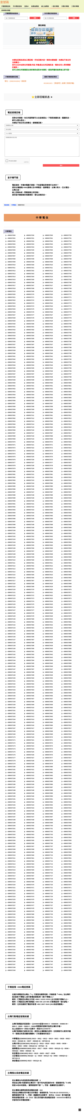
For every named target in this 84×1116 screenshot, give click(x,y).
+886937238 (11, 938)
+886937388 (30, 642)
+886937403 (30, 687)
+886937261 (30, 267)
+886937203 (11, 834)
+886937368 (30, 583)
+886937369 (30, 586)
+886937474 (30, 896)
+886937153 (11, 687)
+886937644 (49, 660)
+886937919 (67, 734)
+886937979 (67, 911)
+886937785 (67, 338)
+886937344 (30, 512)
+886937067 (11, 433)
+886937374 (30, 601)
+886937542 (49, 359)
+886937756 (67, 253)
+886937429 (30, 763)
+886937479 (30, 911)
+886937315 (30, 427)
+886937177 (11, 757)
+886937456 (30, 843)
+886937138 (11, 642)
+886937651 (49, 681)
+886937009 (11, 262)
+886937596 (49, 518)
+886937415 (30, 722)
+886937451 (30, 828)
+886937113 (11, 569)
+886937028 (11, 318)
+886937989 (67, 941)
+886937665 (49, 722)
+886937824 (67, 453)
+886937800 (67, 383)
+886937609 (49, 557)
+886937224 (11, 896)
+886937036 (11, 341)
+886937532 (49, 329)
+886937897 (67, 669)
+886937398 (30, 672)
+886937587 (49, 492)
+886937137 (11, 639)
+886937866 (67, 577)
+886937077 (11, 462)
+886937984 (67, 926)
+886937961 (67, 858)
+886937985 (67, 929)
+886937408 (30, 701)
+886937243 (11, 952)
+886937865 (67, 574)
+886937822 (67, 448)
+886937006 (11, 253)
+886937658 (49, 701)
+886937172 (11, 743)
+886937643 (49, 657)
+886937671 (49, 740)
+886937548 (49, 377)
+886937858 (67, 554)
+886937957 (67, 846)
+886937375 (30, 604)
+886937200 (11, 825)
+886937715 (49, 870)
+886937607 (49, 551)
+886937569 (49, 439)
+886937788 (67, 347)
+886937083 (11, 480)
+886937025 (11, 309)
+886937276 (30, 312)
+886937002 (11, 241)
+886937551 (49, 386)
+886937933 (67, 775)
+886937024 (11, 306)
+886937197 (11, 817)
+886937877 (67, 610)
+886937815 (67, 427)
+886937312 (30, 418)
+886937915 (67, 722)
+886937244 (11, 955)
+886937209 (11, 852)
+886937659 (49, 704)
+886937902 (67, 684)
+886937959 (67, 852)
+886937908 (67, 701)
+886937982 (67, 920)
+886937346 (30, 518)
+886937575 (49, 456)
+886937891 (67, 651)
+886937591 (49, 504)
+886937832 (67, 477)
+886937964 (67, 867)
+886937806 (67, 400)
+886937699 (49, 822)
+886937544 (49, 365)
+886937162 (11, 713)
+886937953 (67, 834)
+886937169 (11, 734)
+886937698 (49, 819)
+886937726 (49, 902)
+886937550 (49, 383)
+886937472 (30, 890)
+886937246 (11, 961)
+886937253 (30, 244)
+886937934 (67, 778)
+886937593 (49, 510)
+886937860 (67, 560)
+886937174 (11, 749)
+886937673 (49, 746)
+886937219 (11, 881)
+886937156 (11, 695)
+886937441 (30, 799)
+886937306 (30, 400)
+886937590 (49, 501)
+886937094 (11, 512)
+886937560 (49, 412)
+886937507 (49, 256)
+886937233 (11, 923)
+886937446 (30, 814)
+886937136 (11, 636)
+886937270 (30, 294)
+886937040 (11, 353)
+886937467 (30, 876)
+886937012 (11, 270)
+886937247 (11, 964)
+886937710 (49, 855)
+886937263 (30, 273)
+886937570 (49, 442)
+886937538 (49, 347)
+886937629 (49, 616)
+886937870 (67, 589)
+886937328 (30, 465)
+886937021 (11, 297)
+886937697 (49, 817)
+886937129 (11, 616)
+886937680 (49, 766)
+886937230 (11, 914)
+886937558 (49, 406)
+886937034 (11, 335)
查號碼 (4, 2)
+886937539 (49, 350)
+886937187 (11, 787)
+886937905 (67, 693)
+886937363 (30, 569)
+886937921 (67, 740)
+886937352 (30, 536)
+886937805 (67, 397)
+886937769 (67, 291)
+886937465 (30, 870)
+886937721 (49, 887)
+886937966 (67, 873)
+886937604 (49, 542)
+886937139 (11, 645)
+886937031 (11, 327)
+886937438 (30, 790)
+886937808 (67, 406)
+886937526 (49, 312)
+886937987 (67, 935)
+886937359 (30, 557)
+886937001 (11, 238)
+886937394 (30, 660)
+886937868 (67, 583)
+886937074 (11, 453)
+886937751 (67, 238)
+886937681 (49, 769)
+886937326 (30, 459)
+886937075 (11, 456)
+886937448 (30, 819)
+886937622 (49, 595)
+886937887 (67, 639)
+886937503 (49, 244)
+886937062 (11, 418)
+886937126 (11, 607)
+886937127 (11, 610)
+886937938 (67, 790)
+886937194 (11, 808)
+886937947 (67, 817)
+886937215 (11, 870)
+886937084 (11, 483)
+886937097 (11, 521)
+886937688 (49, 790)
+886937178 (11, 760)
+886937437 (30, 787)
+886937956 (67, 843)
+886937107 (11, 551)
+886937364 (30, 572)
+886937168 (11, 731)
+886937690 (49, 796)
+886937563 (49, 421)
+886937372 (30, 595)
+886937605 (49, 545)
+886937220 (11, 884)
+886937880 (67, 619)
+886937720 (49, 884)
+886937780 (67, 324)
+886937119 (11, 586)
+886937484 (30, 926)
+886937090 (11, 501)
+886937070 (11, 442)
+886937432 (30, 772)
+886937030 (11, 324)
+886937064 (11, 424)
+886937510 (49, 265)
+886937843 (67, 510)
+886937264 (30, 276)
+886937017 (11, 285)
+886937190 (11, 796)
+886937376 (30, 607)
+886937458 (30, 849)
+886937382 (30, 625)
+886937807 (67, 403)
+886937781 (67, 327)
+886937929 (67, 763)
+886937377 (30, 610)
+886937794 (67, 365)
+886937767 (67, 285)
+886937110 (11, 560)
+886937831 (67, 474)
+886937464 (30, 867)
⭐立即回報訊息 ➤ (42, 97)
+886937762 (67, 270)
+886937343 (30, 510)
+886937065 (11, 427)
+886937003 (11, 244)
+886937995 (67, 958)
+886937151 (11, 681)
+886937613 (49, 569)
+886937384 (30, 631)
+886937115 (11, 574)
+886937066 (11, 430)
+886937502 (49, 241)
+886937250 (30, 235)
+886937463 (30, 864)
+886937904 (67, 690)
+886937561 (49, 415)
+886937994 (67, 955)
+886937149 (11, 675)
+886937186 (11, 784)
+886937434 (30, 778)
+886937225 (11, 899)
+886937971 (67, 887)
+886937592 (49, 507)
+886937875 (67, 604)
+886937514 (49, 276)
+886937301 (30, 386)
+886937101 (11, 533)
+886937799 (67, 380)
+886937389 (30, 645)
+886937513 (49, 273)
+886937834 (67, 483)
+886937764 (67, 276)
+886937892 (67, 654)
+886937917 (67, 728)
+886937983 (67, 923)
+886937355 (30, 545)
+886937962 (67, 861)
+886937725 (49, 899)
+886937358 (30, 554)
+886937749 (49, 970)
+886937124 (11, 601)
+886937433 (30, 775)
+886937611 (49, 563)
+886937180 (11, 766)
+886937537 (49, 344)
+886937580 (49, 471)
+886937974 (67, 896)
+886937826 (67, 459)
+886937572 (49, 448)
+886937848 (67, 524)
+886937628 (49, 613)
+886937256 (30, 253)
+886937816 (67, 430)
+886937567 (49, 433)
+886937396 (30, 666)
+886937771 (67, 297)
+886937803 (67, 391)
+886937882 (67, 625)
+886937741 (49, 946)
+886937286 (30, 341)
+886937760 (67, 265)
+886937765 (67, 279)
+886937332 (30, 477)
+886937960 (67, 855)
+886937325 (30, 456)
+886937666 (49, 725)
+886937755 (67, 250)
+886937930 (67, 766)
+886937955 (67, 840)
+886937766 (67, 282)
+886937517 (49, 285)
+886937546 (49, 371)
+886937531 (49, 327)
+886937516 (49, 282)
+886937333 (30, 480)
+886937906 (67, 695)
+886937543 (49, 362)
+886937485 (30, 929)
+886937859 (67, 557)
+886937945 (67, 811)
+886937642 (49, 654)
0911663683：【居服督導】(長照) (56, 83)
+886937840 (67, 501)
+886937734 (49, 926)
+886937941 (67, 799)
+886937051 (11, 386)
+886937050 (11, 383)
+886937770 (67, 294)
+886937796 (67, 371)
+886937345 (30, 515)
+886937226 (11, 902)
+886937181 (11, 769)
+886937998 (67, 967)
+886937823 (67, 450)
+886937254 (30, 247)
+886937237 (11, 935)
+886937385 (30, 634)
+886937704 (49, 837)
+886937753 (67, 244)
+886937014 (11, 276)
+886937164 (11, 719)
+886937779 (67, 321)
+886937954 (67, 837)
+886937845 (67, 515)
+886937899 (67, 675)
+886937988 (67, 938)
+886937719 (49, 881)
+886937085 (11, 486)
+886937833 (67, 480)
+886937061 (11, 415)
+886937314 (30, 424)
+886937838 (67, 495)
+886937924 (67, 749)
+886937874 (67, 601)
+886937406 (30, 695)
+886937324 (30, 453)
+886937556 (49, 400)
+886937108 (11, 554)
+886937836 (67, 489)
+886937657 (49, 698)
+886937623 (49, 598)
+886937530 (49, 324)
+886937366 (30, 577)
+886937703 (49, 834)
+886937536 (49, 341)
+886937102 (11, 536)
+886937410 (30, 707)
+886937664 (49, 719)
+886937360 (30, 560)
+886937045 (11, 368)
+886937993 (67, 952)
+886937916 (67, 725)
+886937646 (49, 666)
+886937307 (30, 403)
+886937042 (11, 359)
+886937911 (67, 710)
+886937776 (67, 312)
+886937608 (49, 554)
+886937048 (11, 377)
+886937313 (30, 421)
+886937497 (30, 964)
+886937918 (67, 731)
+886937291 (30, 356)
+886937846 (67, 518)
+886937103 (11, 539)
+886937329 (30, 468)
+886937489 (30, 941)
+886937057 (11, 403)
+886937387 (30, 639)
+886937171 (11, 740)
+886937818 (67, 436)
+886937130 (11, 619)
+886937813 (67, 421)
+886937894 (67, 660)
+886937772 (67, 300)
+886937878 (67, 613)
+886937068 (11, 436)
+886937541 (49, 356)
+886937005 (11, 250)
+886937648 (49, 672)
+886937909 (67, 704)
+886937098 (11, 524)
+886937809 (67, 409)
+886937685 (49, 781)
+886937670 (49, 737)
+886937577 (49, 462)
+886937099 (11, 527)
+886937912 (67, 713)
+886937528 (49, 318)
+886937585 (49, 486)
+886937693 (49, 805)
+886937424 (30, 749)
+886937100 (11, 530)
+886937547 (49, 374)
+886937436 (30, 784)
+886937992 (67, 949)
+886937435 (30, 781)
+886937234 (11, 926)
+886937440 (30, 796)
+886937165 (11, 722)
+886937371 (30, 592)
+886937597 (49, 521)
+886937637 (49, 639)
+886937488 (30, 938)
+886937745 (49, 958)
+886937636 (49, 636)
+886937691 (49, 799)
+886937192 (11, 802)
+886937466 (30, 873)
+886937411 (30, 710)
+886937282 (30, 329)
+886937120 (11, 589)
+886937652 (49, 684)
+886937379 (30, 616)
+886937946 (67, 814)
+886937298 (30, 377)
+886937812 (67, 418)
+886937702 (49, 831)
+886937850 (67, 530)
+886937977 (67, 905)
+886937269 (30, 291)
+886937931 (67, 769)
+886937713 (49, 864)
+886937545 (49, 368)
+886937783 (67, 332)
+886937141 (11, 651)
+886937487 (30, 935)
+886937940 (67, 796)
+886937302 (30, 388)
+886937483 (30, 923)
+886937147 (11, 669)
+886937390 (30, 648)
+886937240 (11, 943)
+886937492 (30, 949)
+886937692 (49, 802)
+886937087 (11, 492)
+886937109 (11, 557)
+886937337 (30, 492)
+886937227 (11, 905)
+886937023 (11, 303)
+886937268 (30, 288)
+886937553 (49, 391)
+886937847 (67, 521)
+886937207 (11, 846)
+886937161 (11, 710)
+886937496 (30, 961)
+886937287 (30, 344)
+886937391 (30, 651)
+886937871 (67, 592)
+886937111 (11, 563)
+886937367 (30, 580)
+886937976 (67, 902)
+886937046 (11, 371)
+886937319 (30, 439)
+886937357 (30, 551)
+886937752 (67, 241)
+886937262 (30, 270)
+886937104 (11, 542)
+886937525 (49, 309)
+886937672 (49, 743)
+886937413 (30, 716)
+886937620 (49, 589)
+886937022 (11, 300)
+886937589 (49, 498)
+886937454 (30, 837)
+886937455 (30, 840)
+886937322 (30, 448)
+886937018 (11, 288)
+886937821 (67, 445)
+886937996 (67, 961)
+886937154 (11, 690)
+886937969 (67, 881)
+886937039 (11, 350)
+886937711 (49, 858)
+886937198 (11, 819)
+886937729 (49, 911)
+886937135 (11, 634)
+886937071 (11, 445)
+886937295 (30, 368)
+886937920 (67, 737)
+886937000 (11, 235)
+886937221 (11, 887)
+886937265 (30, 279)
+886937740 (49, 943)
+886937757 (67, 256)
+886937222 (11, 890)
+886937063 (11, 421)
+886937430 (30, 766)
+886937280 (30, 324)
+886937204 (11, 837)
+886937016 (11, 282)
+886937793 (67, 362)
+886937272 (30, 300)
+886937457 (30, 846)
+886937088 (11, 495)
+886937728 (49, 908)
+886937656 (49, 695)
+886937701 (49, 828)
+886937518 (49, 288)
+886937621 (49, 592)
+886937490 (30, 943)
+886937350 (30, 530)
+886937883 (67, 628)
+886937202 (11, 831)
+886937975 (67, 899)
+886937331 (30, 474)
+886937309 (30, 409)
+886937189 (11, 793)
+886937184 (11, 778)
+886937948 (67, 819)
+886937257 (30, 256)
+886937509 (49, 262)
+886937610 (49, 560)
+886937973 (67, 893)
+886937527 (49, 315)
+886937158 (11, 701)
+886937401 (30, 681)
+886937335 (30, 486)
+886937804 (67, 394)
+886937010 (11, 265)
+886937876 (67, 607)
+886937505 (49, 250)
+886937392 (30, 654)
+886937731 (49, 917)
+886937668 (49, 731)
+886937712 (49, 861)
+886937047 (11, 374)
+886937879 (67, 616)
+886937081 (11, 474)
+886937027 (11, 315)
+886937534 (49, 335)
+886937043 (11, 362)
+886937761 (67, 267)
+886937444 (30, 808)
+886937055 (11, 397)
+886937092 (11, 507)
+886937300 (30, 383)
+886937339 (30, 498)
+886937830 (67, 471)
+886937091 (11, 504)
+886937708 (49, 849)
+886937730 (49, 914)
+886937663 (49, 716)
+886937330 (30, 471)
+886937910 (67, 707)
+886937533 (49, 332)
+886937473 (30, 893)
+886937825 (67, 456)
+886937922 (67, 743)
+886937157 (11, 698)
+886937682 (49, 772)
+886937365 (30, 574)
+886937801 (67, 386)
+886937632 (49, 625)
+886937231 (11, 917)
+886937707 (49, 846)
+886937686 (49, 784)
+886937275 (30, 309)
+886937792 (67, 359)
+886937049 (11, 380)
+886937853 (67, 539)
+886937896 (67, 666)
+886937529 (49, 321)
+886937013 (11, 273)
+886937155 (11, 693)
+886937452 (30, 831)
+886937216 (11, 873)
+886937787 (67, 344)
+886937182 (11, 772)
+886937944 (67, 808)
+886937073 (11, 450)
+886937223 (11, 893)
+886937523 (49, 303)
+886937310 (30, 412)
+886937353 (30, 539)
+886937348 (30, 524)
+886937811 (67, 415)
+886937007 (11, 256)
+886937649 (49, 675)
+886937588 (49, 495)
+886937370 (30, 589)
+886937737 (49, 935)
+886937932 (67, 772)
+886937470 (30, 884)
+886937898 (67, 672)
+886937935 (67, 781)
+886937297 (30, 374)
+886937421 (30, 740)
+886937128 (11, 613)
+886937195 (11, 811)
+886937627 (49, 610)
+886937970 (67, 884)
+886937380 (30, 619)
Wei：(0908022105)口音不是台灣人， (19, 81)
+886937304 (30, 394)
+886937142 (11, 654)
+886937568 (49, 436)
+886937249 (11, 970)
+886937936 (67, 784)
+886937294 (30, 365)
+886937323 (30, 450)
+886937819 (67, 439)
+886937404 (30, 690)
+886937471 (30, 887)
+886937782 (67, 329)
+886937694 (49, 808)
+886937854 (67, 542)
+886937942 (67, 802)
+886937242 (11, 949)
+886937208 (11, 849)
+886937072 (11, 448)
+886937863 (67, 569)
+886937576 (49, 459)
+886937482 (30, 920)
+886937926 (67, 755)
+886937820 (67, 442)
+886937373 (30, 598)
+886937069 (11, 439)
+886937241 (11, 946)
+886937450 (30, 825)
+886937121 (11, 592)
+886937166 (11, 725)
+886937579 (49, 468)
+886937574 (49, 453)
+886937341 (30, 504)
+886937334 (30, 483)
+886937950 (67, 825)
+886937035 (11, 338)
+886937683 (49, 775)
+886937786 (67, 341)
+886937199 (11, 822)
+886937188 (11, 790)
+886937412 (30, 713)
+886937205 (11, 840)
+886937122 (11, 595)
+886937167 (11, 728)
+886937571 (49, 445)
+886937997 (67, 964)
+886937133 (11, 628)
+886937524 (49, 306)
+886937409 (30, 704)
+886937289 (30, 350)
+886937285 (30, 338)
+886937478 (30, 908)
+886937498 (30, 967)
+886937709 (49, 852)
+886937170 (11, 737)
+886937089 (11, 498)
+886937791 (67, 356)
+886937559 (49, 409)
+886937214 (11, 867)
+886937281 (30, 327)
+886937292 (30, 359)
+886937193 (11, 805)
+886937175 (11, 752)
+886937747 (49, 964)
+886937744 (49, 955)
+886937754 (67, 247)
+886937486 (30, 932)
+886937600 (49, 530)
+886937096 (11, 518)
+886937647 (49, 669)
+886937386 (30, 636)
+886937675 (49, 752)
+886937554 (49, 394)
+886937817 (67, 433)
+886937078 (11, 465)
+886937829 (67, 468)
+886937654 (49, 690)
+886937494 (30, 955)
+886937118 (11, 583)
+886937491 (30, 946)
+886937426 (30, 755)
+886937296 (30, 371)
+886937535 (49, 338)
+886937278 (30, 318)
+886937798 (67, 377)
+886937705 (49, 840)
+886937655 (49, 693)
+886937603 (49, 539)
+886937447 (30, 817)
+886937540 (49, 353)
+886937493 (30, 952)
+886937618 (49, 583)
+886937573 (49, 450)
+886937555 (49, 397)
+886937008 (11, 259)
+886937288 (30, 347)
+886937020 (11, 294)
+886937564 (49, 424)
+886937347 (30, 521)
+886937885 (67, 634)
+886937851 (67, 533)
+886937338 (30, 495)
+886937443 (30, 805)
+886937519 (49, 291)
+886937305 (30, 397)
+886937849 (67, 527)
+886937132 (11, 625)
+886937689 (49, 793)
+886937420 (30, 737)
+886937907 (67, 698)
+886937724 (49, 896)
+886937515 (49, 279)
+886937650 (49, 678)
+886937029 (11, 321)
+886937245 (11, 958)
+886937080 (11, 471)
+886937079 (11, 468)
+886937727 (49, 905)
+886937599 (49, 527)
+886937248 (11, 967)
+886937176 (11, 755)
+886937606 (49, 548)
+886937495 (30, 958)
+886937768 (67, 288)
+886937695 (49, 811)
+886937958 (67, 849)
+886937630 (49, 619)
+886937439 (30, 793)
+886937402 (30, 684)
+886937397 (30, 669)
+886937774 (67, 306)
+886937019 (11, 291)
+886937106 (11, 548)
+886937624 (49, 601)
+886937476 (30, 902)
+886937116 (11, 577)
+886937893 (67, 657)
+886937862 (67, 566)
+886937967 (67, 876)
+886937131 (11, 622)
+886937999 (67, 970)
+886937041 (11, 356)
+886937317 (30, 433)
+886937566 (49, 430)
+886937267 (30, 285)
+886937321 (30, 445)
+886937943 (67, 805)
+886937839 (67, 498)
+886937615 (49, 574)
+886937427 (30, 757)
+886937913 (67, 716)
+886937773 (67, 303)
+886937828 (67, 465)
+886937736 (49, 932)
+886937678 (49, 760)
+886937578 (49, 465)
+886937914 (67, 719)
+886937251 (30, 238)
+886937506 (49, 253)
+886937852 (67, 536)
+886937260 (30, 265)
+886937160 (11, 707)
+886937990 (67, 943)
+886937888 (67, 642)
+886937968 (67, 879)
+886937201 (11, 828)
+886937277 (30, 315)
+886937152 (11, 684)
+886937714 (49, 867)
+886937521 (49, 297)
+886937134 (11, 631)
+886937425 (30, 752)
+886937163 (11, 716)
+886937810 (67, 412)
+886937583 (49, 480)
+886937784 (67, 335)
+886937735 (49, 929)
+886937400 (30, 678)
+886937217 (11, 876)
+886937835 (67, 486)
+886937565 (49, 427)
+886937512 (49, 270)
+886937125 (11, 604)
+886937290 (30, 353)
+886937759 (67, 262)
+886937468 (30, 879)
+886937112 (11, 566)
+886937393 (30, 657)
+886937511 (49, 267)
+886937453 (30, 834)
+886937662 (49, 713)
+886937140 (11, 648)
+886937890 (67, 648)
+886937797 (67, 374)
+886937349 (30, 527)
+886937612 (49, 566)
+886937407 (30, 698)
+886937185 (11, 781)
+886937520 (49, 294)
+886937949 (67, 822)
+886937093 (11, 510)
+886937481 (30, 917)
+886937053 (11, 391)
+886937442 (30, 802)
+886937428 (30, 760)
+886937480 (30, 914)
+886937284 (30, 335)
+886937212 (11, 861)
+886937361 (30, 563)
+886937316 (30, 430)
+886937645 (49, 663)
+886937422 (30, 743)
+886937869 (67, 586)
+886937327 (30, 462)
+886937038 (11, 347)
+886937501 (49, 238)
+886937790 (67, 353)
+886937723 (49, 893)
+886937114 (11, 572)
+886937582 (49, 477)
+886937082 (11, 477)
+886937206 (11, 843)
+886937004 (11, 247)
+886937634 (49, 631)
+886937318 (30, 436)
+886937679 (49, 763)
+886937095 (11, 515)
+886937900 (67, 678)
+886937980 (67, 914)
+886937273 (30, 303)
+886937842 (67, 507)
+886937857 (67, 551)
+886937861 (67, 563)
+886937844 (67, 512)
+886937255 (30, 250)
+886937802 (67, 388)
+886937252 (30, 241)
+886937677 (49, 757)
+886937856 (67, 548)
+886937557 (49, 403)
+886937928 (67, 760)
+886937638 (49, 642)
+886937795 (67, 368)
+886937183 (11, 775)
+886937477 (30, 905)
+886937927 (67, 757)
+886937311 (30, 415)
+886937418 (30, 731)
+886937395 (30, 663)
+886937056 (11, 400)
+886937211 (11, 858)
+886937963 (67, 864)
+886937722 (49, 890)
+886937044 (11, 365)
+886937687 (49, 787)
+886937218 (11, 879)
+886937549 (49, 380)
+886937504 (49, 247)
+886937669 (49, 734)
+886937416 (30, 725)
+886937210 (11, 855)
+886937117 (11, 580)
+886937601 (49, 533)
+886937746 (49, 961)
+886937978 (67, 908)
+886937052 (11, 388)
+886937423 (30, 746)
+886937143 (11, 657)
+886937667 (49, 728)
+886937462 (30, 861)
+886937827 (67, 462)
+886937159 (11, 704)
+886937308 (30, 406)
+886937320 (30, 442)
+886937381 (30, 622)
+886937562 (49, 418)
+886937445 (30, 811)
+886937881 (67, 622)
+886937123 (11, 598)
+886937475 (30, 899)
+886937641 (49, 651)
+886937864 (67, 572)
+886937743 (49, 952)
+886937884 (67, 631)
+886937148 (11, 672)
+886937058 (11, 406)
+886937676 (49, 755)
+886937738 (49, 938)
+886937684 (49, 778)
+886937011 (11, 267)
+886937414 (30, 719)
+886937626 (49, 607)
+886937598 (49, 524)
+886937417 (30, 728)
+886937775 (67, 309)
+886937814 (67, 424)
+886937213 (11, 864)
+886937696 (49, 814)
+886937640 (49, 648)
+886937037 (11, 344)
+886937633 (49, 628)
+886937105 (11, 545)
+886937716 (49, 873)
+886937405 (30, 693)
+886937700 (49, 825)
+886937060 (11, 412)
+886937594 (49, 512)
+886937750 (67, 235)
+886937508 (49, 259)
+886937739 (49, 941)
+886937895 (67, 663)
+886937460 (30, 855)
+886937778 (67, 318)
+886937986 (67, 932)
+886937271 (30, 297)
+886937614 (49, 572)
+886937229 (11, 911)
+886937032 (11, 329)
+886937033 (11, 332)
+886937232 (11, 920)
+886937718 (49, 879)
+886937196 (11, 814)
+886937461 (30, 858)
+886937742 (49, 949)
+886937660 (49, 707)
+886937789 (67, 350)
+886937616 (49, 577)
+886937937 (67, 787)
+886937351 (30, 533)
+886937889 (67, 645)
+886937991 (67, 946)
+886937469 (30, 881)
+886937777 (67, 315)
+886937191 (11, 799)
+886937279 (30, 321)
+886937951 (67, 828)
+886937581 (49, 474)
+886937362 (30, 566)
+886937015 (11, 279)
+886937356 (30, 548)
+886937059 (11, 409)
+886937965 (67, 870)
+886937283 (30, 332)
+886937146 (11, 666)
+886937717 (49, 876)
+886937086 (11, 489)
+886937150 (11, 678)
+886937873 (67, 598)
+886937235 (11, 929)
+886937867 (67, 580)
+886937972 (67, 890)
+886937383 (30, 628)
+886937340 (30, 501)
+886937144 (11, 660)
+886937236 (11, 932)
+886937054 (11, 394)
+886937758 (67, 259)
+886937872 (67, 595)
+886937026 (11, 312)
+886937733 (49, 923)
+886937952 (67, 831)
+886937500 (49, 235)
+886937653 (49, 687)
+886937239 (11, 941)
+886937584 (49, 483)
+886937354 (30, 542)
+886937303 (30, 391)
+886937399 (30, 675)
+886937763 (67, 273)
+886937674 (49, 749)
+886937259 (30, 262)
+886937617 (49, 580)
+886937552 (49, 388)
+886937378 (30, 613)
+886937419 (30, 734)
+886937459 (30, 852)
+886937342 (30, 507)
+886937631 (49, 622)
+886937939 (67, 793)
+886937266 (30, 282)
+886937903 (67, 687)
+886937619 (49, 586)
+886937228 (11, 908)
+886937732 (49, 920)
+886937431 (30, 769)
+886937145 (11, 663)
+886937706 (49, 843)
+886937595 (49, 515)
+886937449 (30, 822)
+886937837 (67, 492)
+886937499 (30, 970)
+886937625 (49, 604)
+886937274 (30, 306)
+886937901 (67, 681)
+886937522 (49, 300)
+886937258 (30, 259)
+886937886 (67, 636)
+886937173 (11, 746)
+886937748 (49, 967)
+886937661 (49, 710)
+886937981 (67, 917)
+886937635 (49, 634)
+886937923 (67, 746)
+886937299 (30, 380)
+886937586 (49, 489)
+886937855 (67, 545)
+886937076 (11, 459)
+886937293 (30, 362)
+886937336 (30, 489)
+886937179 (11, 763)
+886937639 (49, 645)
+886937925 (67, 752)
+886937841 (67, 504)
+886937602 (49, 536)
